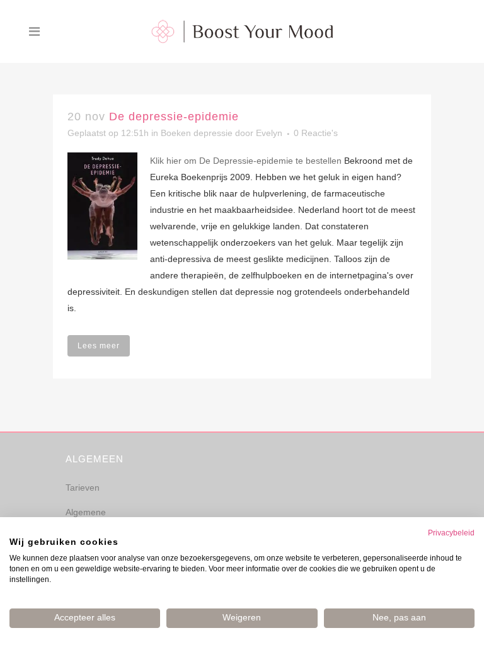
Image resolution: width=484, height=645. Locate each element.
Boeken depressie (197, 133)
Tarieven (83, 487)
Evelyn (269, 133)
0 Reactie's (316, 133)
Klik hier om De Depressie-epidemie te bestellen (246, 161)
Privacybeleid (451, 532)
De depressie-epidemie (174, 116)
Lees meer (99, 345)
